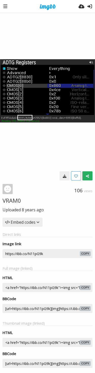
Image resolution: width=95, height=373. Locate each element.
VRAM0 (12, 200)
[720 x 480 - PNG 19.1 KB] (65, 175)
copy (85, 253)
